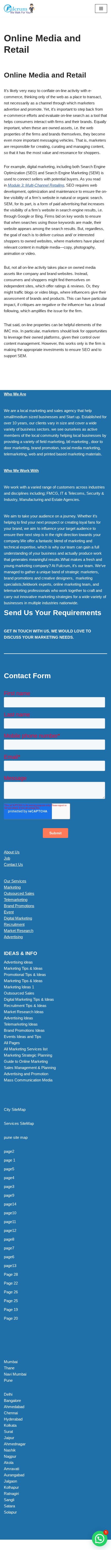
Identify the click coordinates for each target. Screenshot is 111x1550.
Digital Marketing (18, 918)
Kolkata (10, 1425)
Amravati (11, 1469)
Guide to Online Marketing (26, 1061)
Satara (9, 1506)
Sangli (9, 1500)
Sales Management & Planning (30, 1067)
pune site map (16, 1137)
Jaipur (9, 1438)
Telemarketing (15, 899)
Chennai (11, 1413)
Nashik (10, 1450)
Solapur (10, 1512)
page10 (10, 1213)
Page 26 (11, 1292)
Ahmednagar (15, 1444)
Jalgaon (10, 1481)
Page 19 (11, 1309)
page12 (10, 1230)
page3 (9, 1186)
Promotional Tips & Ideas (25, 974)
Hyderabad (13, 1419)
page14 (10, 1204)
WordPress (46, 1545)
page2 (9, 1151)
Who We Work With (21, 470)
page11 (10, 1221)
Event (9, 912)
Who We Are (15, 394)
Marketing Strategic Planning (28, 1055)
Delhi (8, 1394)
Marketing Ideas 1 (19, 987)
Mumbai (11, 1362)
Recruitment (14, 924)
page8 (9, 1239)
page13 (10, 1265)
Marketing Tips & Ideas (23, 968)
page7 (9, 1248)
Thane (9, 1368)
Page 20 (11, 1318)
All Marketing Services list (25, 1049)
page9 (9, 1195)
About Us (12, 852)
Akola (8, 1462)
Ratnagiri (11, 1493)
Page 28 (11, 1274)
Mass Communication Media (28, 1080)
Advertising (13, 937)
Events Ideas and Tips (22, 1036)
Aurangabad (14, 1475)
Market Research (18, 930)
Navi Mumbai (15, 1374)
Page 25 (11, 1301)
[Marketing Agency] (19, 8)
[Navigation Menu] (101, 8)
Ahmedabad (14, 1406)
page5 (9, 1169)
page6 (9, 1257)
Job (7, 858)
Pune (8, 1380)
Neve (8, 1545)
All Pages (12, 1043)
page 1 (9, 1160)
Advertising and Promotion (26, 1074)
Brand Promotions (19, 906)
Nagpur (10, 1456)
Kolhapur (11, 1487)
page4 (9, 1177)
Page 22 (11, 1283)
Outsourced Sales (19, 893)
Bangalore (12, 1400)
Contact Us (13, 864)
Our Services (15, 881)
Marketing (12, 887)
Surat (8, 1431)
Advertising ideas (18, 962)
